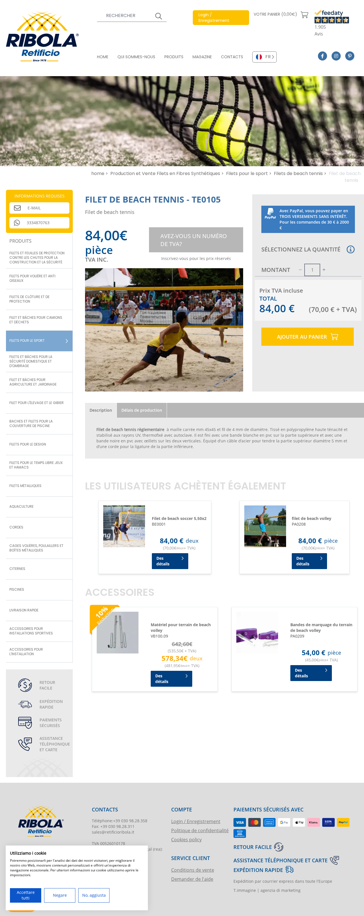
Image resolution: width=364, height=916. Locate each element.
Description (101, 410)
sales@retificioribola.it (113, 832)
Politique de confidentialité (200, 830)
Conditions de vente (192, 870)
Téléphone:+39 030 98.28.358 (119, 820)
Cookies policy (186, 839)
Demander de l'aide (192, 879)
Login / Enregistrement (195, 821)
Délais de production (141, 410)
